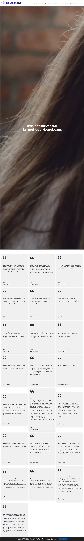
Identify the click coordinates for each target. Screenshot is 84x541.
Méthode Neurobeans (38, 3)
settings (54, 539)
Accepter (63, 539)
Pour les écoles (64, 3)
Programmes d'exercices (51, 3)
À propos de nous (74, 3)
